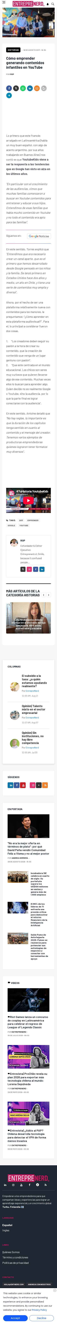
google (11, 525)
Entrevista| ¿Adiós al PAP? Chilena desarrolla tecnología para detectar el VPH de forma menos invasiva (27, 1136)
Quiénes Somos (11, 1252)
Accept (15, 1318)
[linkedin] (30, 88)
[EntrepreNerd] (28, 4)
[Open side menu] (3, 2)
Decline (41, 1318)
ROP (12, 74)
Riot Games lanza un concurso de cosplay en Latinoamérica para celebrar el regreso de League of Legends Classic (28, 1022)
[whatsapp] (23, 88)
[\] (28, 826)
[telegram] (9, 95)
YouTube (23, 525)
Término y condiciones (15, 1257)
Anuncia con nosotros (39, 1284)
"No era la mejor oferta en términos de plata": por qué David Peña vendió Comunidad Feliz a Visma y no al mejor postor (28, 848)
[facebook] (9, 88)
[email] (37, 88)
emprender (32, 520)
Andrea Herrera (20, 858)
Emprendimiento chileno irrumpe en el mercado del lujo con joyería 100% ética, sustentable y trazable (29, 624)
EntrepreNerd (32, 690)
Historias (13, 50)
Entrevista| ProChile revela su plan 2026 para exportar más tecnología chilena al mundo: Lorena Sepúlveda (27, 1079)
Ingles (5, 1230)
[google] (39, 785)
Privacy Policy (39, 1310)
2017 (21, 520)
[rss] (45, 785)
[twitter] (16, 88)
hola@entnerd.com (14, 1284)
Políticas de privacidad (15, 1262)
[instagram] (29, 569)
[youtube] (23, 785)
